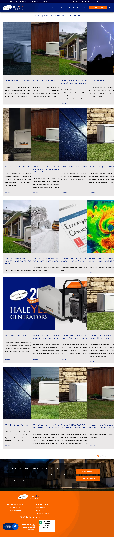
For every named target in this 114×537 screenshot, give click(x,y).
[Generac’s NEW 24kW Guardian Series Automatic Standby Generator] (85, 393)
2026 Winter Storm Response (76, 166)
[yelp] (94, 1)
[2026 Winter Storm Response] (85, 134)
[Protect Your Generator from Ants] (29, 134)
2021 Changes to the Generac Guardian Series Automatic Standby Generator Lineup (56, 426)
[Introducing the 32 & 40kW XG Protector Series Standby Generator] (57, 303)
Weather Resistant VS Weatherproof (23, 80)
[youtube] (91, 1)
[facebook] (73, 1)
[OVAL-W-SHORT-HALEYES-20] (13, 4)
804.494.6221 (42, 507)
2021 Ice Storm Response (17, 425)
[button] (110, 7)
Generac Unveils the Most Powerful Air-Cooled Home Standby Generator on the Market (26, 261)
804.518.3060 (43, 504)
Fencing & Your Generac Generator (51, 80)
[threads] (82, 1)
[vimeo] (97, 1)
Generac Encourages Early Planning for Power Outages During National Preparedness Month (85, 259)
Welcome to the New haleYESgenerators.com (28, 335)
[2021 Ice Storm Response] (29, 393)
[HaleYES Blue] (28, 494)
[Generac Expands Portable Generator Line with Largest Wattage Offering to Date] (85, 303)
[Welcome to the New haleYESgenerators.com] (29, 303)
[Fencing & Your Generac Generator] (57, 48)
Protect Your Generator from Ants (23, 166)
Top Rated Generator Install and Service (46, 524)
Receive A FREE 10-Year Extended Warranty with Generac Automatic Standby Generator (84, 81)
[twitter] (76, 1)
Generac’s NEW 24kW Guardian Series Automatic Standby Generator (80, 426)
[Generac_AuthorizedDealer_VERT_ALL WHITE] (29, 522)
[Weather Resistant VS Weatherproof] (29, 48)
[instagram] (79, 1)
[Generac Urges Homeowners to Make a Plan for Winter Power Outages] (57, 226)
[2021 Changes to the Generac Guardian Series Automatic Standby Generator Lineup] (57, 393)
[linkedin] (85, 1)
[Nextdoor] (88, 1)
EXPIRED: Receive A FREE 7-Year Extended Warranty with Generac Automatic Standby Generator (55, 169)
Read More (7, 101)
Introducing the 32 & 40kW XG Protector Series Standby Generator (55, 336)
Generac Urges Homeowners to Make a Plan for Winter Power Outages (55, 259)
